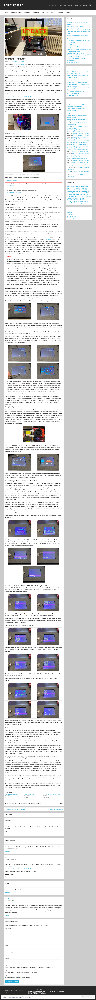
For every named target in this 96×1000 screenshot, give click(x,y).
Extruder (87, 191)
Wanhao (82, 201)
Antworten (7, 834)
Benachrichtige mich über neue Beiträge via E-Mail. (18, 977)
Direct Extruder (24, 803)
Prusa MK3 (76, 198)
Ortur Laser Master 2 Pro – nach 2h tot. (51, 794)
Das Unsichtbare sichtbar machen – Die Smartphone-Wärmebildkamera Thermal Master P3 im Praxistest (78, 40)
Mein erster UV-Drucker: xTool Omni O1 (76, 91)
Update (40, 803)
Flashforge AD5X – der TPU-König (75, 53)
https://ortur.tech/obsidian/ (11, 180)
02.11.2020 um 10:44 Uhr (10, 900)
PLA (90, 196)
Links (76, 5)
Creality (70, 187)
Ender (78, 191)
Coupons (60, 12)
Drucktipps (69, 189)
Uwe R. (7, 899)
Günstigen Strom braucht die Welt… (75, 26)
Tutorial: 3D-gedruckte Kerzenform (75, 56)
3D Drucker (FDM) (16, 12)
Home (6, 12)
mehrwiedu (23, 61)
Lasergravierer (80, 194)
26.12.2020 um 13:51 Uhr (10, 885)
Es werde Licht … (71, 47)
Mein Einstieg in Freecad (73, 93)
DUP (84, 189)
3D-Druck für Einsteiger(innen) (74, 46)
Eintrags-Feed (70, 214)
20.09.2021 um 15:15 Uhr (10, 859)
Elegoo (75, 191)
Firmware (76, 193)
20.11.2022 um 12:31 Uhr (10, 822)
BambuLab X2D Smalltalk (73, 95)
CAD (79, 186)
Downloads (63, 5)
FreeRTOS (30, 803)
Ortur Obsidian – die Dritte (11, 794)
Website (7, 958)
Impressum (7, 990)
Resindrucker (71, 200)
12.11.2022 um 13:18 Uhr (10, 842)
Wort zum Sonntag (71, 44)
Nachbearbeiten (71, 196)
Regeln (6, 992)
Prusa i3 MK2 (70, 198)
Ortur (16, 803)
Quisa (68, 108)
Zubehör (74, 203)
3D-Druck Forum (53, 5)
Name (6, 945)
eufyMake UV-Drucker (72, 77)
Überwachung (79, 203)
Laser (88, 192)
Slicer (77, 200)
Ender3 (83, 191)
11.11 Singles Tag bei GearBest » (55, 809)
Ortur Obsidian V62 (11, 185)
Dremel (78, 188)
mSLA (86, 194)
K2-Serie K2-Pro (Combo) (73, 62)
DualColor (73, 189)
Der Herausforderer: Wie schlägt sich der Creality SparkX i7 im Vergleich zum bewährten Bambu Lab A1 (79, 31)
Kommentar (8, 928)
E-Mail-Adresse (9, 952)
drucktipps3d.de (13, 5)
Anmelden (69, 212)
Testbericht (70, 201)
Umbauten (76, 201)
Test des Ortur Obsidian (19, 64)
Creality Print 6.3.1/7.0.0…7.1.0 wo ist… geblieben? (79, 55)
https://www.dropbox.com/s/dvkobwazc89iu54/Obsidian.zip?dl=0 (20, 96)
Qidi (80, 198)
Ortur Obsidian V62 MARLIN (14, 192)
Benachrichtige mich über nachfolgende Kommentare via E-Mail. (21, 972)
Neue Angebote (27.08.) (73, 28)
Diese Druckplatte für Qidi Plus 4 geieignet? (77, 75)
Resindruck (27, 12)
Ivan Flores (69, 104)
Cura (75, 188)
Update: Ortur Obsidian (29, 794)
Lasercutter (71, 194)
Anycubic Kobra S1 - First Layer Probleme (77, 82)
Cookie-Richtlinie (28, 997)
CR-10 (87, 186)
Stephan (69, 126)
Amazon (71, 186)
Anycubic (75, 186)
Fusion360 (80, 193)
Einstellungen (70, 191)
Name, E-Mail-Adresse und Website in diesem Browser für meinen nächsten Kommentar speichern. (29, 967)
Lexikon (70, 5)
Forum (68, 12)
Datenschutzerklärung (16, 990)
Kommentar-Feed (71, 216)
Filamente (70, 193)
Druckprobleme (84, 188)
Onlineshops (83, 5)
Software (81, 200)
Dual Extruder (79, 189)
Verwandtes (36, 12)
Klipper (84, 193)
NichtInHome (81, 196)
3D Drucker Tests (10, 803)
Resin (82, 198)
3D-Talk (53, 12)
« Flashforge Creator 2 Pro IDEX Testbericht (15, 809)
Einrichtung (87, 189)
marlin (33, 803)
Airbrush (68, 186)
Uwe (68, 112)
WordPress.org (70, 218)
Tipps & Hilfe (45, 12)
